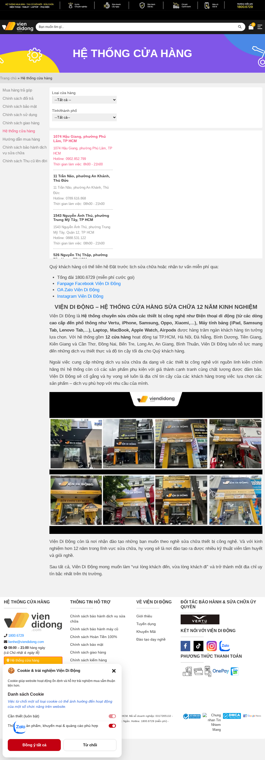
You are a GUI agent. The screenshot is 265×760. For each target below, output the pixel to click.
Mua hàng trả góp (17, 90)
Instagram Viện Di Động (80, 296)
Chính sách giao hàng (21, 123)
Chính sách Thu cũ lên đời (25, 161)
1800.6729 (16, 636)
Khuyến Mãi (146, 632)
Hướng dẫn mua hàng (21, 139)
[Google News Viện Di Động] (251, 722)
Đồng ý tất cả (34, 745)
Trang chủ (8, 78)
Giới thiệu (144, 616)
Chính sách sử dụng (20, 114)
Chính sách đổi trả (18, 98)
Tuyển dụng (146, 624)
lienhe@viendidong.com (26, 642)
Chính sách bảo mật (20, 106)
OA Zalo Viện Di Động (78, 289)
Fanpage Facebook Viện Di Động (89, 283)
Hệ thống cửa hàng (19, 131)
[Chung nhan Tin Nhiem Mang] (211, 722)
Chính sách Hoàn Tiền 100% (93, 637)
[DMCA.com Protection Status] (231, 722)
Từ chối (90, 745)
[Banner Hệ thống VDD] (132, 5)
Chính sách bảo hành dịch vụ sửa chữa (97, 618)
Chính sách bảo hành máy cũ (94, 629)
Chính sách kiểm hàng (88, 660)
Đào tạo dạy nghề (151, 639)
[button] (113, 670)
